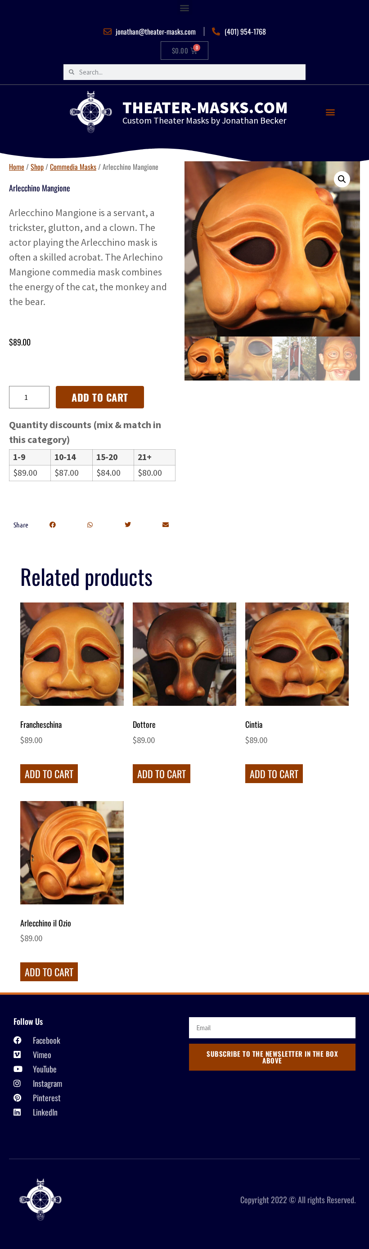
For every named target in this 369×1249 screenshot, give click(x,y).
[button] (184, 7)
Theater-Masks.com (205, 107)
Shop (37, 166)
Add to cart (100, 397)
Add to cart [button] (49, 773)
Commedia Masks (73, 166)
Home (16, 166)
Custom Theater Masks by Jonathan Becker (204, 120)
